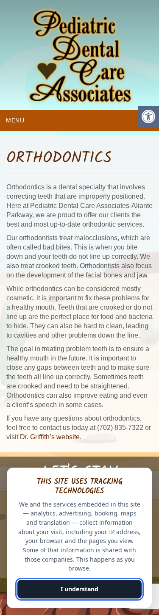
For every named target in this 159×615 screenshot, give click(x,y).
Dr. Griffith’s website (50, 436)
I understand (79, 589)
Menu (15, 120)
